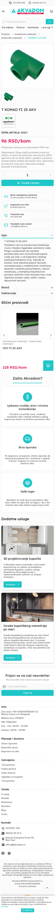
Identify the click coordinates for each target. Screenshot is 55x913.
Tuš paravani (8, 765)
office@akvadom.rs (19, 226)
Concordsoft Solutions (30, 883)
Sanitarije (33, 27)
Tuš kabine (7, 27)
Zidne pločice (8, 773)
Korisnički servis (9, 747)
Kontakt (5, 798)
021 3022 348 (16, 217)
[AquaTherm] (27, 120)
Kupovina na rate (10, 751)
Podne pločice (8, 769)
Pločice (20, 27)
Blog (3, 810)
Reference (6, 802)
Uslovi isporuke (9, 743)
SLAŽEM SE (27, 910)
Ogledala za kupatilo (12, 777)
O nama (5, 794)
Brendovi (5, 806)
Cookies (4, 906)
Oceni (4, 814)
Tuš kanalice (8, 781)
